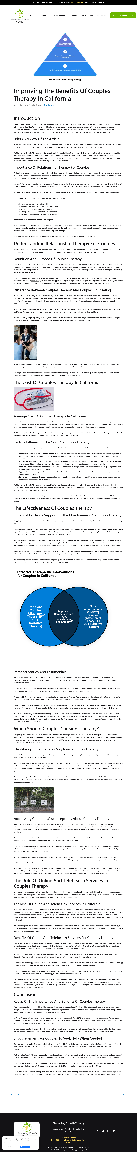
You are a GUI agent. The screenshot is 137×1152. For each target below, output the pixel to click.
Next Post (123, 1095)
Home (32, 15)
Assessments (59, 15)
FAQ (84, 15)
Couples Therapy (35, 105)
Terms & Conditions (66, 1147)
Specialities (43, 15)
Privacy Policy (52, 1147)
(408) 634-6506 (77, 2)
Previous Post (15, 1095)
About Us (74, 15)
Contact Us (101, 15)
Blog (91, 15)
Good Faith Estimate (82, 1147)
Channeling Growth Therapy (37, 779)
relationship (36, 280)
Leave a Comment (21, 105)
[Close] (35, 1139)
